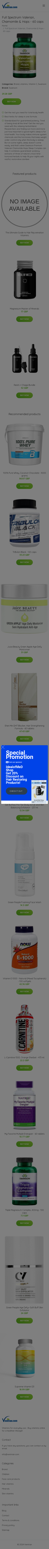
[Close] (2, 747)
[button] (16, 791)
